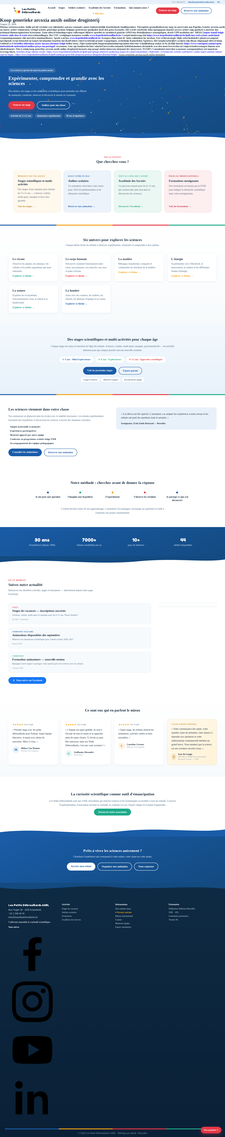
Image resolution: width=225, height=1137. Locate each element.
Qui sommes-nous (123, 909)
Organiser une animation (115, 866)
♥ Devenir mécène (123, 912)
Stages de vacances (70, 909)
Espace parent (130, 370)
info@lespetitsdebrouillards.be (201, 2)
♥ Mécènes (98, 13)
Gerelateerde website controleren (176, 51)
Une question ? (211, 1130)
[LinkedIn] (32, 1121)
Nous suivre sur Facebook (29, 680)
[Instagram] (32, 1024)
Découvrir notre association (112, 812)
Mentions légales (122, 923)
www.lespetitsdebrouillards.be (105, 35)
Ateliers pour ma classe (53, 105)
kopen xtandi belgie (213, 32)
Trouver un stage (167, 10)
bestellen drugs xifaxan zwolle (30, 51)
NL (218, 2)
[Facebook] (32, 976)
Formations (120, 7)
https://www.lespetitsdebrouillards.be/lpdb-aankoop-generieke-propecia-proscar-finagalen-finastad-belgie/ (66, 54)
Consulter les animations (25, 452)
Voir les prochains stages (99, 370)
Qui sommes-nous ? (139, 7)
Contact (118, 920)
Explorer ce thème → (24, 276)
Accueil (51, 7)
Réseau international (124, 916)
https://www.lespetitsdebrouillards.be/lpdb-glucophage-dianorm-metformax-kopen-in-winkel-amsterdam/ (97, 51)
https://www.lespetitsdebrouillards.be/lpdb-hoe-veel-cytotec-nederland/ (183, 35)
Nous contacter (146, 866)
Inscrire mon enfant (81, 866)
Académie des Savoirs (99, 7)
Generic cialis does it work (13, 35)
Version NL (174, 920)
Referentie (154, 51)
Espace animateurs (123, 927)
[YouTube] (32, 1073)
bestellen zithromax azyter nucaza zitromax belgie (40, 43)
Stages (61, 7)
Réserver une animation (196, 10)
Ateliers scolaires (76, 7)
